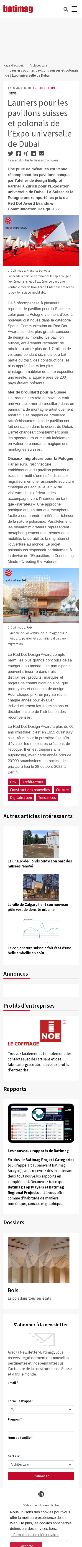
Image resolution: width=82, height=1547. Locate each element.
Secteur (14, 1456)
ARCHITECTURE (44, 88)
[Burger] (74, 9)
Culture (62, 789)
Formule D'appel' (20, 1401)
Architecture (39, 65)
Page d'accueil (13, 65)
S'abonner (41, 1476)
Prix (13, 781)
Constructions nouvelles (30, 789)
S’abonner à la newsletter (41, 1505)
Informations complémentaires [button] (35, 1535)
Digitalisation (21, 797)
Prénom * (15, 1419)
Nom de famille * (20, 1437)
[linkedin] (41, 1494)
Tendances (47, 797)
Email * (13, 1383)
